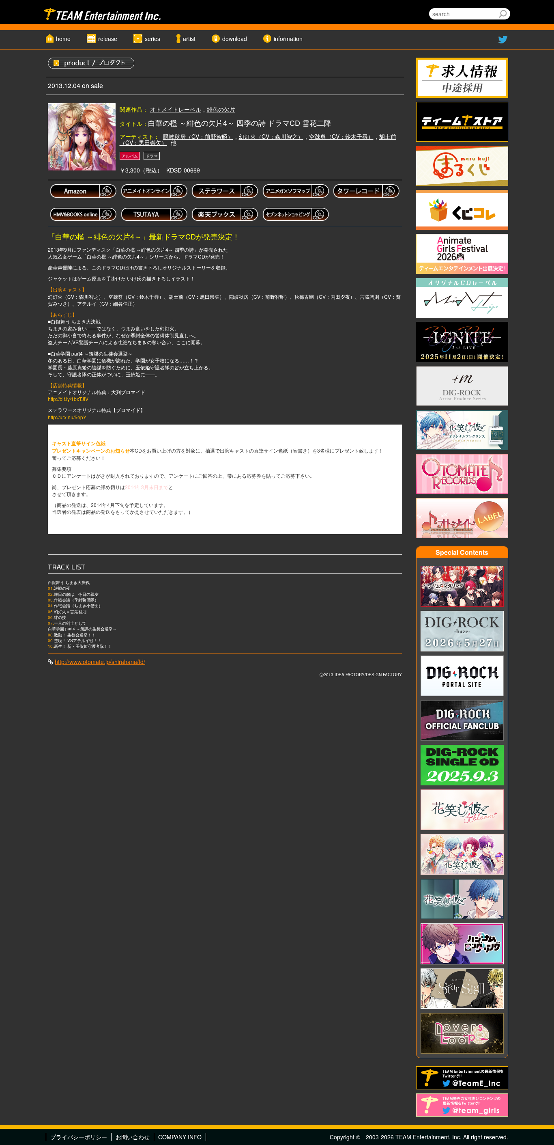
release (107, 39)
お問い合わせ (133, 1137)
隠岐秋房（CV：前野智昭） (198, 136)
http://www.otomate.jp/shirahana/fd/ (100, 662)
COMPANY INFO (180, 1137)
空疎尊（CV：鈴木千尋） (341, 136)
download (234, 39)
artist (189, 39)
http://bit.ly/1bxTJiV (68, 398)
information (288, 39)
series (152, 39)
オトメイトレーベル (175, 109)
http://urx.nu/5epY (67, 417)
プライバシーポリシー (78, 1137)
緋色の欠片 (221, 109)
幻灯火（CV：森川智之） (271, 136)
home (63, 39)
